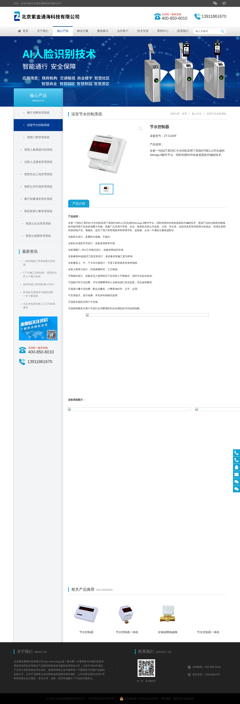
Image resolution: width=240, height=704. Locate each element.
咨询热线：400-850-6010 (207, 666)
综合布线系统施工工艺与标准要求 (39, 305)
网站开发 (178, 698)
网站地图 (166, 698)
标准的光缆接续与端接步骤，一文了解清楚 (39, 294)
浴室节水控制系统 (216, 113)
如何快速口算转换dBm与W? (38, 284)
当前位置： (176, 113)
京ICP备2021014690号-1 (102, 698)
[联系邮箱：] (236, 474)
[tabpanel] (120, 71)
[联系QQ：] (236, 467)
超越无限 (189, 698)
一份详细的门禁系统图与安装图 (39, 263)
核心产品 (197, 113)
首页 (184, 113)
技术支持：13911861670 (206, 674)
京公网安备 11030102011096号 (141, 698)
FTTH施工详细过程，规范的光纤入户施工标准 (40, 274)
